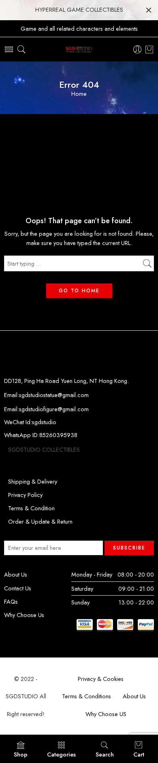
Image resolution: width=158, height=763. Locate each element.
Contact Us (17, 588)
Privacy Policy (25, 494)
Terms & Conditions (86, 696)
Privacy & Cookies (101, 678)
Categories (61, 754)
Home (79, 94)
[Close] (148, 10)
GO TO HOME (79, 290)
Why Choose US (105, 714)
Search (105, 754)
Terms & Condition (31, 508)
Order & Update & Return (40, 521)
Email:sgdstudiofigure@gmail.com (46, 409)
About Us (15, 574)
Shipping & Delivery (32, 481)
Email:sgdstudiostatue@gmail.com (46, 395)
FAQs (11, 601)
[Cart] (149, 49)
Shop (21, 754)
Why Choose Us (24, 615)
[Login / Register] (137, 49)
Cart (138, 754)
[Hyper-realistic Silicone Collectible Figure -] (79, 49)
